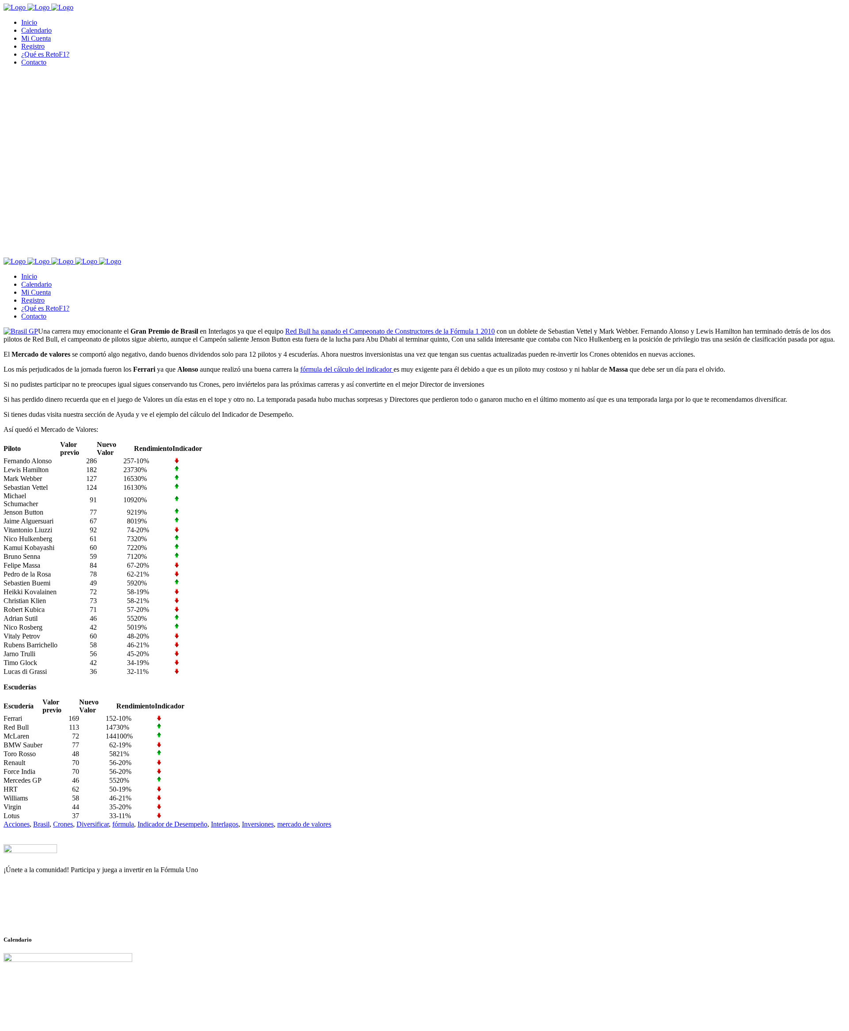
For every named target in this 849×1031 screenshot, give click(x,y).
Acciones (17, 824)
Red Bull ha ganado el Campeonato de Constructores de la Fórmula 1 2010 (390, 331)
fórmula (123, 824)
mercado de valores (304, 824)
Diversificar (92, 824)
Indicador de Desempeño (172, 824)
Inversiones (258, 824)
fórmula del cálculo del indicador (347, 369)
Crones (63, 824)
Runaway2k (46, 913)
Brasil (41, 824)
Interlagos (224, 824)
